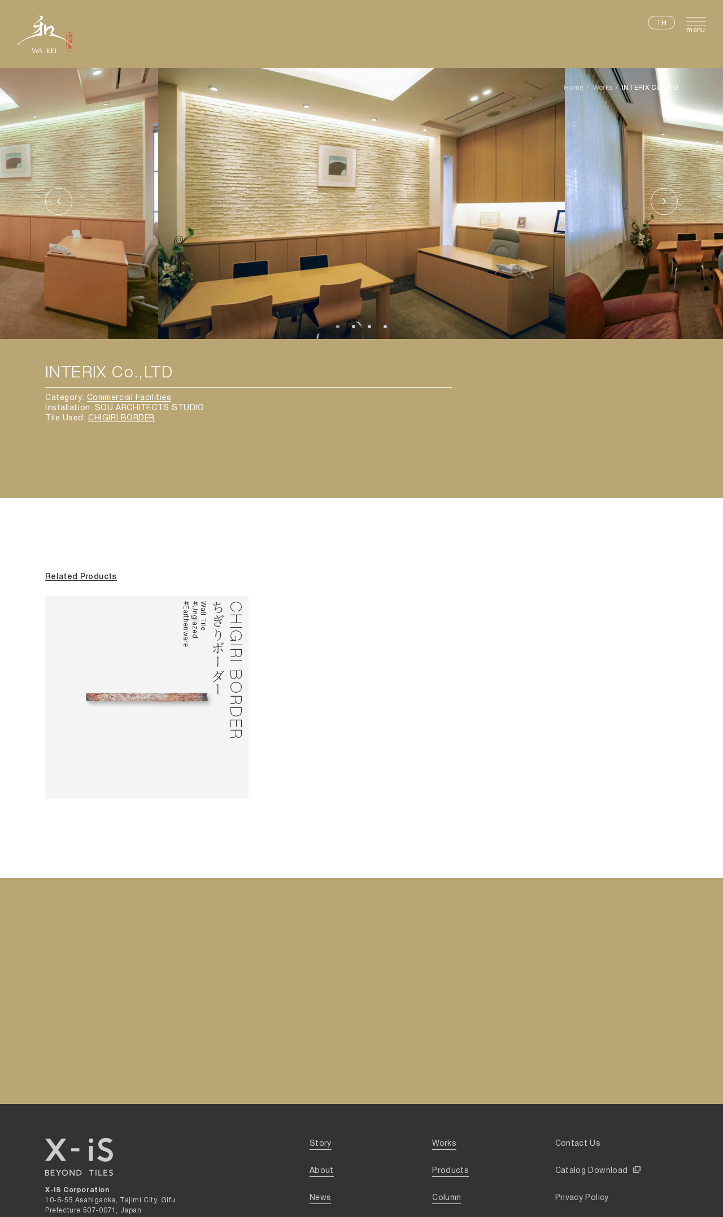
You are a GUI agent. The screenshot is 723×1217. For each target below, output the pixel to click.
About (322, 1171)
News (320, 1198)
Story (321, 1144)
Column (446, 1198)
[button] (58, 203)
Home (573, 88)
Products (450, 1171)
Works (603, 88)
